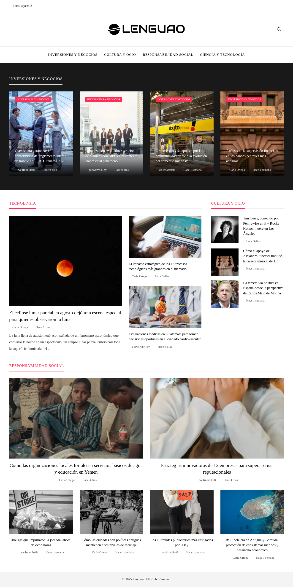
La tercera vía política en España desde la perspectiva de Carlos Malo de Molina (263, 288)
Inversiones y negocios (33, 99)
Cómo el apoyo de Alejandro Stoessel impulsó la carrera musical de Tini (262, 256)
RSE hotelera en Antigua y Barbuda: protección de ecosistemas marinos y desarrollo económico (252, 545)
